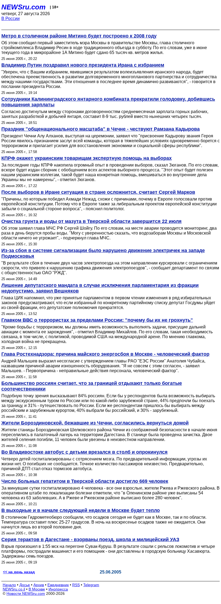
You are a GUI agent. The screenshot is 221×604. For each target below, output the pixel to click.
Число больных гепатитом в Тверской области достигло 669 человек (84, 481)
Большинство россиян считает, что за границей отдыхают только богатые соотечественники (91, 386)
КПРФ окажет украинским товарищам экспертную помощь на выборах (86, 158)
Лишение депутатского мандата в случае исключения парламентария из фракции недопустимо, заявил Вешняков (100, 288)
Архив (38, 585)
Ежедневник (58, 585)
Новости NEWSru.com (25, 593)
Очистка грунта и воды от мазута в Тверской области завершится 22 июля (91, 221)
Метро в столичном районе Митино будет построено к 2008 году (79, 36)
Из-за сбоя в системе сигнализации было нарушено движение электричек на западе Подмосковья (103, 253)
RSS (76, 585)
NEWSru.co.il (14, 589)
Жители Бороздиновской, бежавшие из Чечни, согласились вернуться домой (95, 423)
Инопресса (58, 589)
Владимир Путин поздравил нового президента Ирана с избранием (82, 65)
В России (10, 18)
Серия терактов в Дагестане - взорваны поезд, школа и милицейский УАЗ (90, 539)
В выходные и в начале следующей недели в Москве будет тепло (80, 510)
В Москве (37, 589)
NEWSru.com (23, 7)
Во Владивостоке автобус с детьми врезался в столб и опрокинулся (84, 452)
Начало (9, 585)
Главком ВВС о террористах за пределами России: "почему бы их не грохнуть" (97, 320)
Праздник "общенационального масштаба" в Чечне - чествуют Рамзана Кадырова (100, 129)
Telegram (91, 585)
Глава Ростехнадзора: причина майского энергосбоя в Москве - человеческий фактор (105, 354)
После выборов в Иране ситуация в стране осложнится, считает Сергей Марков (98, 192)
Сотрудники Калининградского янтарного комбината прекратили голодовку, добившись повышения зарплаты (108, 101)
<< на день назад (19, 572)
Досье (24, 585)
